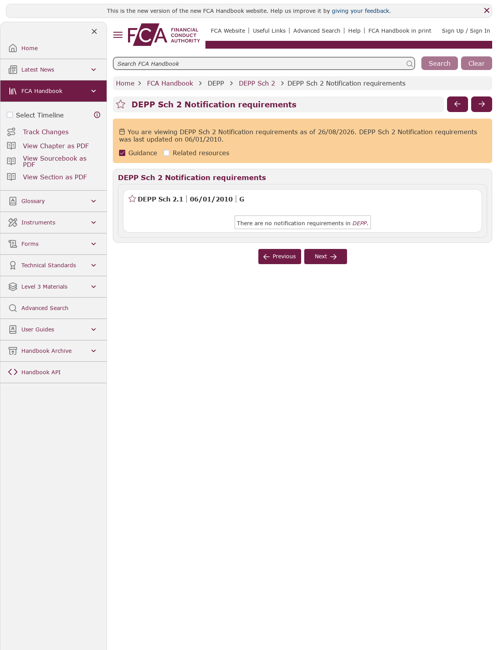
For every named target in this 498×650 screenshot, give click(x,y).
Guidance (142, 152)
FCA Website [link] (228, 30)
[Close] (487, 10)
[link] (164, 34)
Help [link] (354, 30)
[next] (481, 104)
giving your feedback (360, 10)
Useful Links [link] (269, 30)
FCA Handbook (170, 83)
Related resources (201, 152)
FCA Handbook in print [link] (399, 30)
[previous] (457, 104)
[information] (97, 115)
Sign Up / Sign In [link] (466, 30)
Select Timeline (40, 115)
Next (321, 256)
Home (125, 83)
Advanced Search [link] (316, 30)
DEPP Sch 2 (257, 83)
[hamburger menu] (118, 35)
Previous (284, 256)
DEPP (215, 83)
